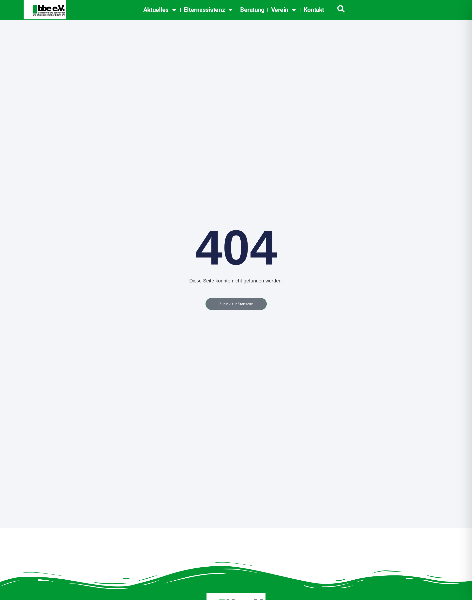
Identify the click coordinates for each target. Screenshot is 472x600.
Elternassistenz (204, 9)
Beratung (252, 9)
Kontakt (314, 9)
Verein (279, 9)
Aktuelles (156, 9)
